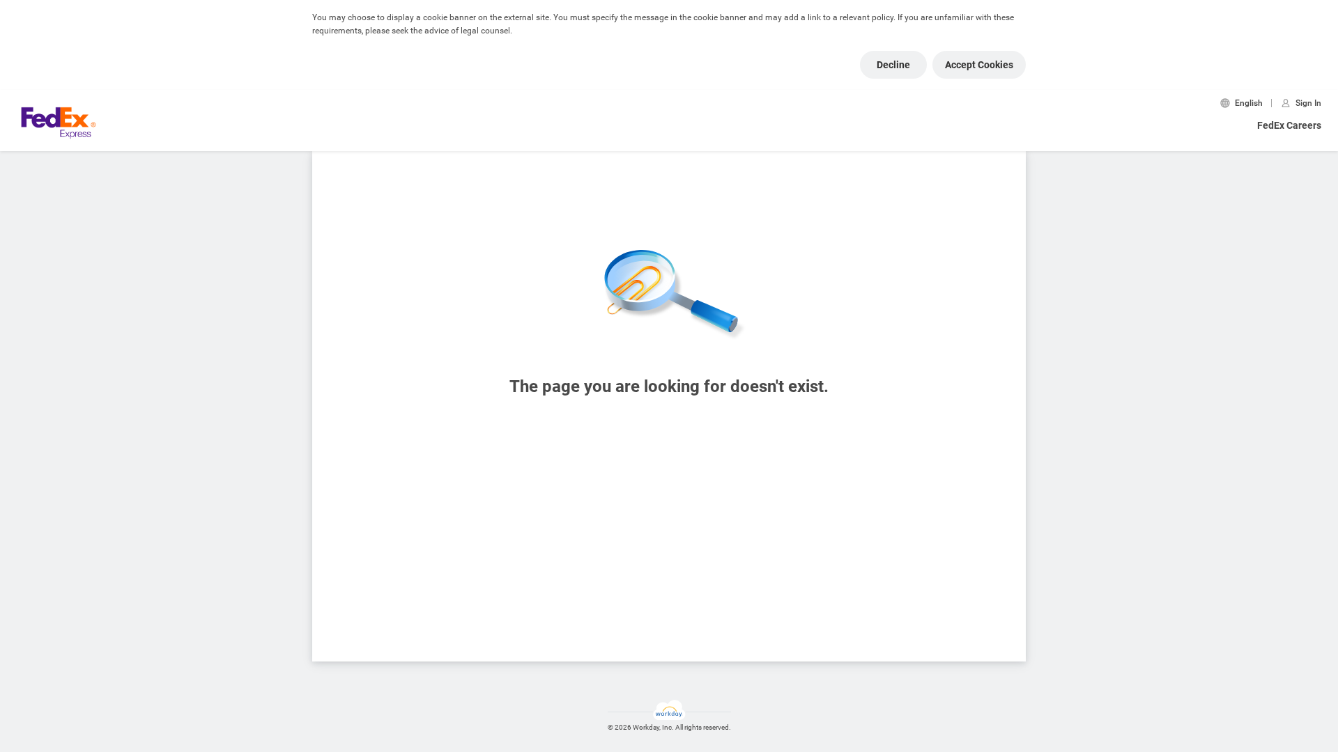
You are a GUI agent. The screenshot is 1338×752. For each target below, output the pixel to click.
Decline (893, 64)
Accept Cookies (979, 64)
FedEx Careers (1289, 125)
